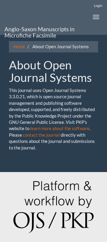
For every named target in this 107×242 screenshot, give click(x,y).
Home (19, 46)
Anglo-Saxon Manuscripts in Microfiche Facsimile (39, 30)
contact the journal (41, 135)
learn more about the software (59, 128)
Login (98, 5)
